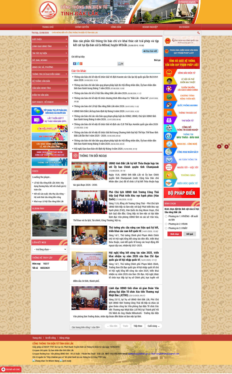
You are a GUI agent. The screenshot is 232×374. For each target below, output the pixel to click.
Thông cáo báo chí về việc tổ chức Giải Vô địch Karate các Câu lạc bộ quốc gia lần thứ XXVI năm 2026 (116, 78)
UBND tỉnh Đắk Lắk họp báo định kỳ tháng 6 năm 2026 (106, 111)
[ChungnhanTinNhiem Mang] (45, 360)
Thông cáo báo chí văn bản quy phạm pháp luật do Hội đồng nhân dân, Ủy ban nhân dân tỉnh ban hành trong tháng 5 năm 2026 (115, 142)
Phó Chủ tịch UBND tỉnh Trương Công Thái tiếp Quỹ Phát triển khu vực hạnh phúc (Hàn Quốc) (134, 195)
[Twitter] (78, 63)
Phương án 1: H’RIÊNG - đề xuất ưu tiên (183, 218)
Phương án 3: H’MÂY (178, 228)
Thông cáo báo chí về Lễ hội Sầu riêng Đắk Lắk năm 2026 (107, 93)
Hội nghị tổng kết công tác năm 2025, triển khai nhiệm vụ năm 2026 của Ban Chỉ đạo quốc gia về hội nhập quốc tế (134, 256)
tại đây (81, 56)
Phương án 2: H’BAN (178, 223)
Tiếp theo (138, 325)
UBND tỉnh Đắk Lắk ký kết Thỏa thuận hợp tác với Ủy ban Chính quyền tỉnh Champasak (134, 165)
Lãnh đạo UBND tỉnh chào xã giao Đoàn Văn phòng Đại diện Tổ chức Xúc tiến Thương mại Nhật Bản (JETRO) (134, 291)
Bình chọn (175, 233)
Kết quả (189, 233)
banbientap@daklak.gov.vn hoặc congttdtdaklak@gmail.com (153, 353)
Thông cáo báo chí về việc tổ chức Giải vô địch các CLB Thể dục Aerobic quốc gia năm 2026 (116, 126)
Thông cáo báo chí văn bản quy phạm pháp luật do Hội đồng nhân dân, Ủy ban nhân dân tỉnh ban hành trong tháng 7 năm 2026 (115, 86)
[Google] (81, 63)
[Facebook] (74, 63)
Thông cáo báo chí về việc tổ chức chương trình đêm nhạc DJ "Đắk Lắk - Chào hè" (116, 99)
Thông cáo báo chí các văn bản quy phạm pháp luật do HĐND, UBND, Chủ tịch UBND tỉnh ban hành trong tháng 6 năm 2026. (115, 117)
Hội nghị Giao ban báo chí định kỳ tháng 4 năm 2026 (105, 148)
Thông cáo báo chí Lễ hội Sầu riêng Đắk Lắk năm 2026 (106, 106)
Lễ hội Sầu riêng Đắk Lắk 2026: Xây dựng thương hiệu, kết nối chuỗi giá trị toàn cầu (50, 186)
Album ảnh (38, 208)
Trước (125, 325)
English (192, 1)
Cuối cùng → (154, 325)
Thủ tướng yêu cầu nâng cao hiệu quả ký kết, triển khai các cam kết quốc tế (134, 229)
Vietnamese (183, 1)
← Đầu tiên (112, 325)
